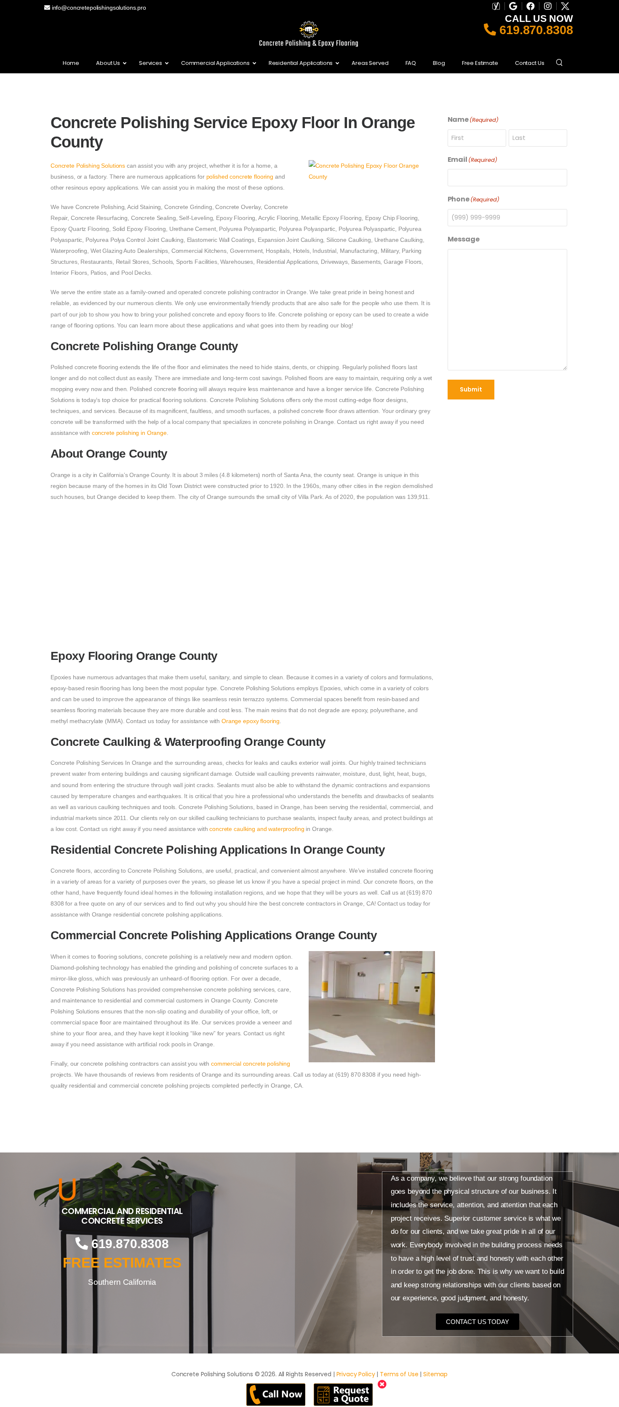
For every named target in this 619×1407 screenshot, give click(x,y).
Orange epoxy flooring (250, 721)
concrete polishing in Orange (129, 432)
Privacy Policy (355, 1374)
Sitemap (435, 1374)
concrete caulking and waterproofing (256, 828)
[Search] (560, 62)
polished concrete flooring (239, 176)
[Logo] (122, 1189)
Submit (471, 389)
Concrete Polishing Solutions (88, 165)
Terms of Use (399, 1374)
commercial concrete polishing (250, 1063)
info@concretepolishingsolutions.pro (98, 7)
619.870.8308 (534, 30)
